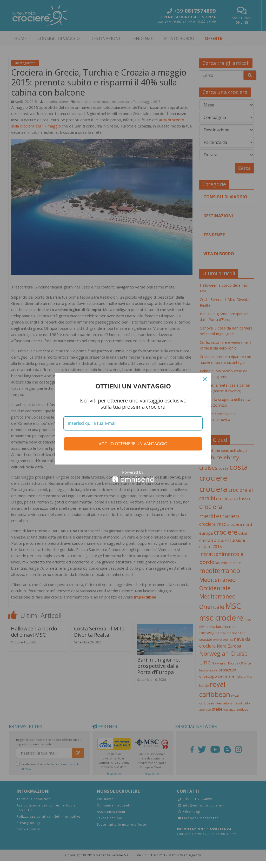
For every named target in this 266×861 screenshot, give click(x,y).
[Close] (204, 379)
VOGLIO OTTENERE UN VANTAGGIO (133, 444)
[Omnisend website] (133, 476)
